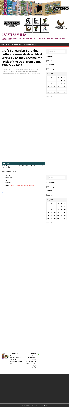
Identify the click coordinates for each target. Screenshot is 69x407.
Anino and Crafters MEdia (21, 69)
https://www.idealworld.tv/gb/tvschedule (22, 185)
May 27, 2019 (7, 69)
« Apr (47, 96)
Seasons (24, 73)
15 (58, 86)
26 (48, 92)
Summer (34, 73)
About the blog (17, 44)
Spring (29, 73)
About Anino (5, 44)
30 (61, 92)
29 (58, 92)
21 (55, 89)
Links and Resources (34, 71)
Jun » (51, 96)
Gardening (18, 71)
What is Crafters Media (31, 44)
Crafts (36, 69)
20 (51, 89)
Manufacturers (7, 73)
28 (55, 92)
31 (64, 92)
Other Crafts (18, 73)
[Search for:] (57, 51)
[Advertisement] (23, 88)
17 (64, 86)
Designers (5, 71)
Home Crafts (24, 71)
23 (61, 89)
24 (64, 89)
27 (51, 92)
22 (58, 89)
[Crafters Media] (34, 15)
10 (64, 83)
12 (48, 86)
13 (51, 86)
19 (48, 89)
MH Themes (45, 405)
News (12, 73)
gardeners (12, 71)
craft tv (32, 69)
